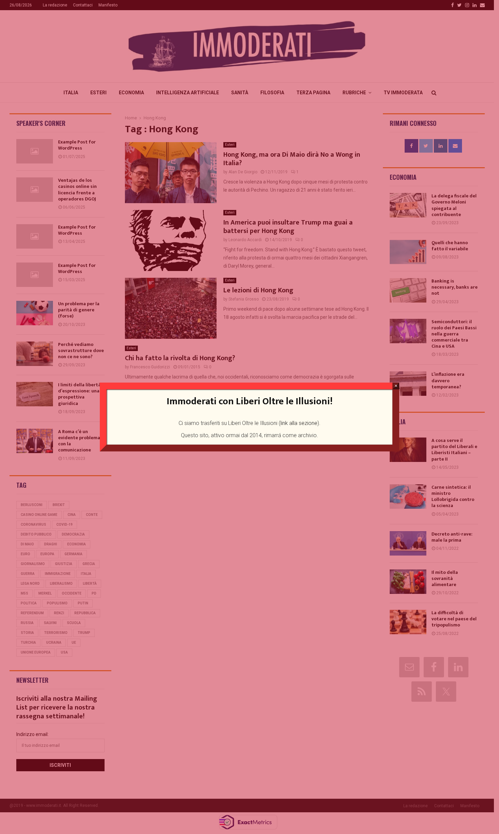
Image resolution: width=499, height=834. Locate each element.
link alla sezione (298, 423)
